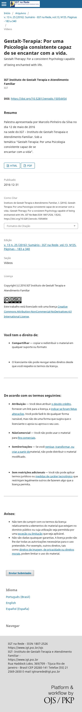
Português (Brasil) (18, 597)
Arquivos (20, 13)
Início (7, 13)
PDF (29, 165)
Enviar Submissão (20, 573)
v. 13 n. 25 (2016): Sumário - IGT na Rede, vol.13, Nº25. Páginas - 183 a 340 (40, 19)
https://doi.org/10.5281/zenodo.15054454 (39, 99)
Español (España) (17, 609)
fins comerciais (26, 438)
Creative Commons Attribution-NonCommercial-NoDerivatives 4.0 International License (38, 311)
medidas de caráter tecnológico (54, 476)
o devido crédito (61, 404)
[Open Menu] (4, 4)
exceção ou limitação (30, 533)
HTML (13, 165)
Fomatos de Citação (18, 226)
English (11, 603)
